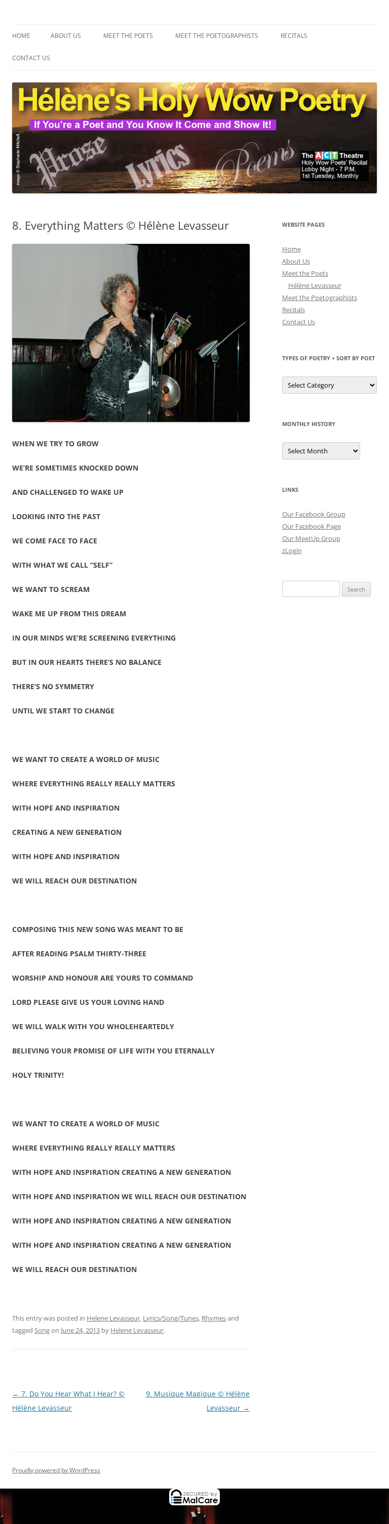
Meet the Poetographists (216, 35)
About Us (66, 35)
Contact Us (31, 58)
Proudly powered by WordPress (56, 1470)
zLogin (292, 550)
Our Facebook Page (311, 526)
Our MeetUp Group (311, 538)
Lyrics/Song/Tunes (171, 1318)
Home (21, 35)
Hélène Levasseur (314, 285)
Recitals (294, 35)
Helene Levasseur (113, 1318)
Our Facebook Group (313, 514)
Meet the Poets (128, 35)
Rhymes (214, 1318)
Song (42, 1330)
